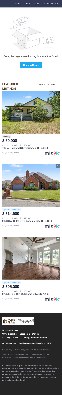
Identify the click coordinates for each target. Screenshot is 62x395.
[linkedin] (9, 384)
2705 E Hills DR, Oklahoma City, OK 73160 (25, 294)
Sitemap (32, 357)
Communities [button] (51, 4)
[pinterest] (51, 384)
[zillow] (21, 384)
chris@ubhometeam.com (35, 337)
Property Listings (21, 357)
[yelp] (27, 384)
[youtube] (39, 384)
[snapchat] (45, 384)
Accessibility (42, 357)
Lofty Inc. (16, 350)
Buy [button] (28, 4)
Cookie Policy (36, 354)
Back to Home (31, 65)
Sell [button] (37, 4)
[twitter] (15, 384)
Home (18, 4)
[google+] (3, 389)
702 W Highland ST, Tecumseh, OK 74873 (25, 148)
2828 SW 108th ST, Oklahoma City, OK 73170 (27, 221)
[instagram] (33, 384)
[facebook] (3, 384)
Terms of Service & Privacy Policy (15, 354)
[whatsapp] (9, 389)
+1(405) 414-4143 (11, 337)
